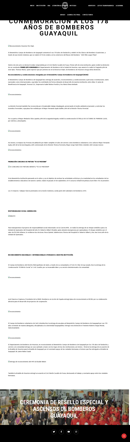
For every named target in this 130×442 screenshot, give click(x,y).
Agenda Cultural (73, 15)
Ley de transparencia (105, 5)
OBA (48, 5)
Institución (40, 5)
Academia (119, 5)
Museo (62, 15)
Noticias (73, 5)
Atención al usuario (60, 5)
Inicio (32, 5)
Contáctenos (87, 15)
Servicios (91, 5)
